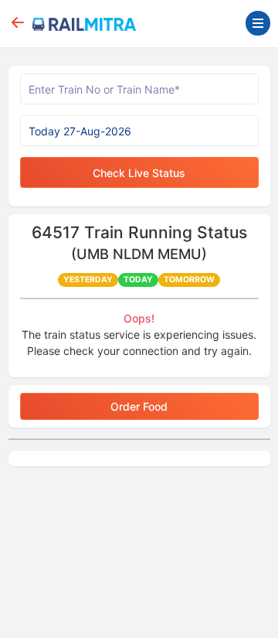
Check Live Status (139, 172)
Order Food (139, 406)
